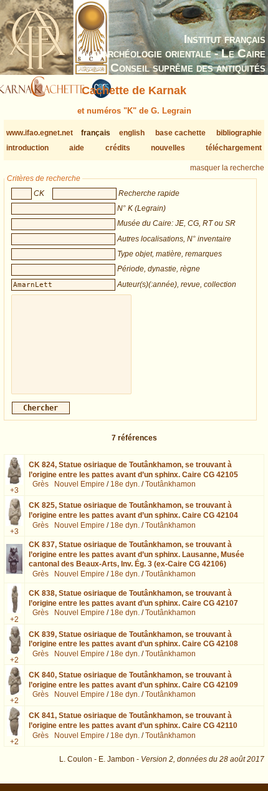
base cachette (180, 133)
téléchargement (234, 147)
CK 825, (133, 510)
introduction (27, 147)
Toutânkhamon (170, 484)
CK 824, (133, 469)
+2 (14, 619)
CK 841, (133, 720)
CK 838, (133, 598)
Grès (40, 484)
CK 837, (136, 554)
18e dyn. (125, 484)
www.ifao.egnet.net (39, 133)
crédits (117, 147)
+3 (14, 490)
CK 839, (133, 639)
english (132, 133)
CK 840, (133, 680)
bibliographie (239, 133)
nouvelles (168, 147)
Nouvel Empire (79, 484)
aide (76, 147)
